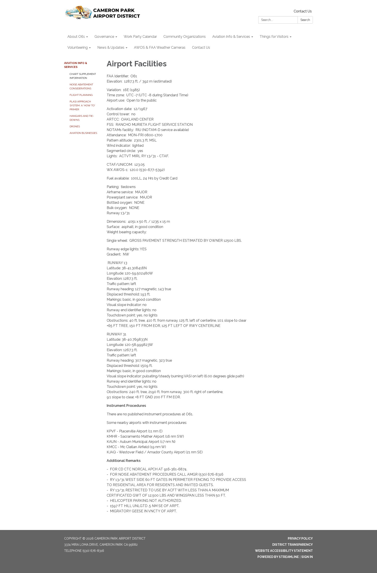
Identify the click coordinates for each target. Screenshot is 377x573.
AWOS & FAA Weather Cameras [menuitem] (159, 47)
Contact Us (303, 11)
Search (305, 20)
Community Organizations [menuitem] (184, 37)
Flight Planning (81, 95)
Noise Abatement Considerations (81, 86)
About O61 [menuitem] (76, 37)
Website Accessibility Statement (284, 550)
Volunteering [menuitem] (77, 47)
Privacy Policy (300, 538)
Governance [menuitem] (104, 37)
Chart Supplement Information (83, 75)
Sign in (307, 557)
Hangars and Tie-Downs (82, 117)
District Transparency (292, 544)
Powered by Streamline (278, 557)
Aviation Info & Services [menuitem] (231, 37)
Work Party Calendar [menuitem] (140, 37)
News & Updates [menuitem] (110, 47)
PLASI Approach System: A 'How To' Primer (82, 105)
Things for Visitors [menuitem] (274, 37)
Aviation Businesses (83, 133)
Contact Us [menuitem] (201, 47)
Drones (75, 126)
